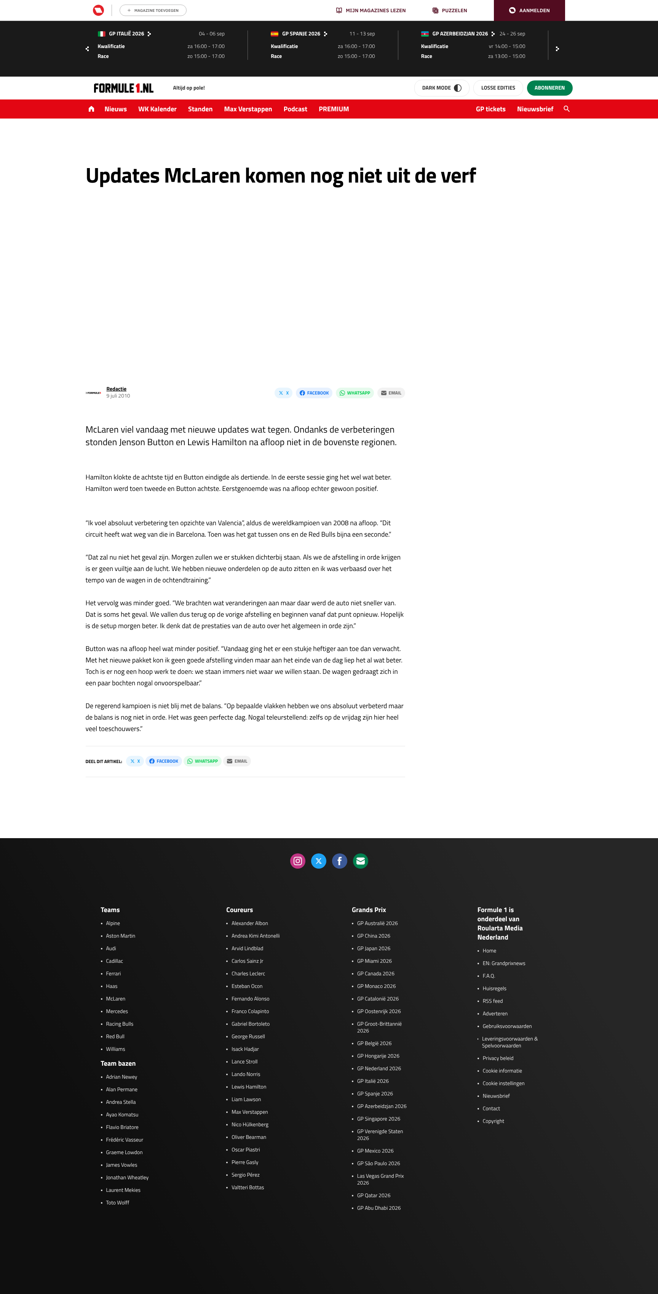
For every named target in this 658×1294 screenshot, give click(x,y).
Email (395, 392)
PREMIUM (334, 109)
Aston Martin (121, 936)
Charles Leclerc (248, 973)
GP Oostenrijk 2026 (379, 1011)
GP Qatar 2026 (373, 1195)
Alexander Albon (250, 923)
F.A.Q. (489, 976)
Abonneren (550, 88)
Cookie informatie (502, 1071)
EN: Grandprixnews (504, 963)
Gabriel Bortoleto (251, 1024)
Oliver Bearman (249, 1137)
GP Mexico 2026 (375, 1151)
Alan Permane (122, 1089)
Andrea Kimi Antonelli (255, 936)
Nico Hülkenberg (250, 1124)
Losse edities (498, 88)
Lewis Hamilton (249, 1087)
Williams (115, 1049)
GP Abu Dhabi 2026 (379, 1208)
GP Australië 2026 (377, 923)
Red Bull (115, 1036)
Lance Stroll (244, 1061)
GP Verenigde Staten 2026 (380, 1135)
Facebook (318, 392)
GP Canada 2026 (375, 973)
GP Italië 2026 (373, 1081)
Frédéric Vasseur (125, 1140)
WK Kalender (157, 109)
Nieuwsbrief (535, 109)
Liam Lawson (246, 1099)
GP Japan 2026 (373, 948)
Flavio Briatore (122, 1127)
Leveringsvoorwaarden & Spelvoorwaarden (510, 1042)
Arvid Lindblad (247, 948)
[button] (529, 10)
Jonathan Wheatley (127, 1177)
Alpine (113, 923)
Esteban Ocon (247, 986)
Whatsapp (358, 392)
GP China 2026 (373, 936)
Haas (112, 986)
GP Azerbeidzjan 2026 (382, 1106)
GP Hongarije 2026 (378, 1056)
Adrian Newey (121, 1077)
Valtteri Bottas (248, 1187)
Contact (491, 1108)
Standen (200, 109)
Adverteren (495, 1013)
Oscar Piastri (246, 1149)
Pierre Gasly (245, 1162)
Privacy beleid (498, 1058)
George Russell (248, 1036)
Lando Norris (246, 1074)
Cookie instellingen (504, 1083)
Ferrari (113, 973)
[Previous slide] (87, 48)
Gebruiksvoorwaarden (507, 1026)
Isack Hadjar (245, 1049)
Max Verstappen (248, 109)
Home (490, 951)
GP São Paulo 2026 (378, 1163)
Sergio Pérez (246, 1175)
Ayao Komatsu (122, 1114)
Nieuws (116, 109)
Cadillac (114, 961)
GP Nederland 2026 (379, 1068)
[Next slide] (559, 48)
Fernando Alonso (250, 999)
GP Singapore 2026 (378, 1119)
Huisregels (494, 988)
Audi (111, 948)
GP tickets (491, 109)
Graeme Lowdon (124, 1152)
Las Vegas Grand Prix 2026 (380, 1180)
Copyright (493, 1121)
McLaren (116, 999)
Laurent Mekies (123, 1190)
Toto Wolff (117, 1202)
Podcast (295, 109)
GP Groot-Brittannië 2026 (379, 1027)
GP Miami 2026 (374, 961)
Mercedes (117, 1011)
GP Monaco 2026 (376, 986)
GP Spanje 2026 (375, 1093)
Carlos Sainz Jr (247, 961)
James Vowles (121, 1165)
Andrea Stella (121, 1102)
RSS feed (493, 1001)
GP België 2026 (374, 1043)
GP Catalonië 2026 (378, 999)
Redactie (117, 389)
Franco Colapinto (250, 1011)
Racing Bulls (120, 1024)
